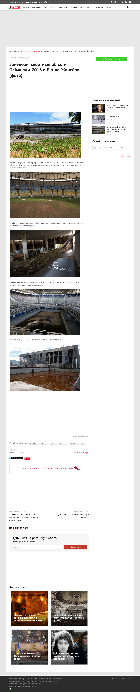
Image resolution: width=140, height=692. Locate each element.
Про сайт (43, 2)
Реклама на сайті (124, 156)
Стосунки (100, 7)
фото (82, 443)
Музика (74, 7)
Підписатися (75, 547)
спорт (53, 443)
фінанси (43, 443)
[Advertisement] (70, 28)
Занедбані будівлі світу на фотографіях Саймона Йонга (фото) (69, 618)
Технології (36, 7)
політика (33, 443)
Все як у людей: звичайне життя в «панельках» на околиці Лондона (116, 129)
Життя (89, 7)
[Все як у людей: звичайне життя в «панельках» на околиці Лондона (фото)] (98, 130)
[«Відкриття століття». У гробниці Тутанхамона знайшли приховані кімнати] (34, 608)
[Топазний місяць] (98, 119)
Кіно (82, 7)
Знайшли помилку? (81, 452)
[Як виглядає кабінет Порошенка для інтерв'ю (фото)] (32, 647)
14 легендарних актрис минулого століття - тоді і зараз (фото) (67, 656)
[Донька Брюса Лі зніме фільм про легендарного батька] (98, 109)
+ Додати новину (111, 59)
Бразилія (73, 443)
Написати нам (31, 2)
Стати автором (31, 678)
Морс (24, 51)
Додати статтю (16, 2)
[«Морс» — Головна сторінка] (14, 7)
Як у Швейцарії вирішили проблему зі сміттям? (72, 516)
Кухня (53, 7)
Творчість (63, 7)
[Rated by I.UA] (14, 689)
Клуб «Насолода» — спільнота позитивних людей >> (49, 468)
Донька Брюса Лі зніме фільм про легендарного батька (117, 106)
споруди (62, 443)
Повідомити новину (16, 678)
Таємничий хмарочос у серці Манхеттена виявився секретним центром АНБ (24, 517)
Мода (109, 7)
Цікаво (26, 7)
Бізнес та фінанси (34, 51)
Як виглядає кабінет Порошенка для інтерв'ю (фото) (27, 656)
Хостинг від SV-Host (28, 686)
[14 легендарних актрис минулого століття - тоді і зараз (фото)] (74, 647)
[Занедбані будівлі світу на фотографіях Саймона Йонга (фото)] (76, 608)
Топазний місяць (113, 116)
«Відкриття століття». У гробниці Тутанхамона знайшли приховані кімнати (28, 618)
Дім (45, 7)
